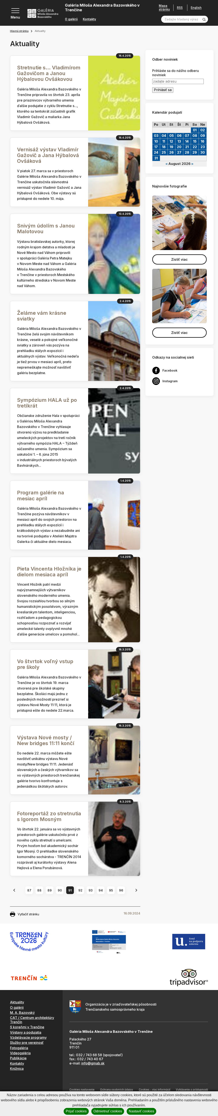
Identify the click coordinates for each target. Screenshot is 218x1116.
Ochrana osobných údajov (116, 1089)
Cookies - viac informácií (154, 1089)
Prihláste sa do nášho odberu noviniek (175, 73)
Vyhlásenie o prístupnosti (192, 1089)
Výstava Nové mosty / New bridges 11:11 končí (45, 740)
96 (121, 890)
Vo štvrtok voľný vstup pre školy (45, 664)
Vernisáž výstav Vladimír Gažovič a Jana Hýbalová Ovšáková (48, 155)
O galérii (71, 19)
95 (111, 890)
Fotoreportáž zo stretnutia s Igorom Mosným (49, 816)
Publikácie (18, 1058)
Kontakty (89, 19)
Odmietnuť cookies (107, 1111)
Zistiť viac (179, 259)
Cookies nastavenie (82, 1089)
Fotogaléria (19, 1048)
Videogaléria (20, 1053)
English (196, 7)
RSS (180, 7)
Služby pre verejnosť (26, 1042)
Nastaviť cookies (141, 1111)
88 (39, 890)
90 (60, 890)
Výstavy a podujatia (25, 1032)
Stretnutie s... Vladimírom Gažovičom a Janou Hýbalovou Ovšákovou (48, 73)
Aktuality (17, 1002)
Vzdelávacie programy (28, 1037)
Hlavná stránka (19, 31)
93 (91, 890)
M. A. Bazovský (22, 1012)
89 (49, 890)
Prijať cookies (76, 1111)
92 (80, 890)
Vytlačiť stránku (28, 914)
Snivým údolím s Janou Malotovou (46, 229)
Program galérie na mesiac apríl (40, 495)
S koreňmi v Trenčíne (27, 1027)
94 (101, 890)
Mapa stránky (164, 7)
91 (70, 890)
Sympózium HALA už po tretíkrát (47, 403)
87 (29, 890)
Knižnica (17, 1068)
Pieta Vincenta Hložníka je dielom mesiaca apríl (49, 572)
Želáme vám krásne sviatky (41, 316)
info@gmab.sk (93, 1063)
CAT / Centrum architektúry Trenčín (32, 1020)
